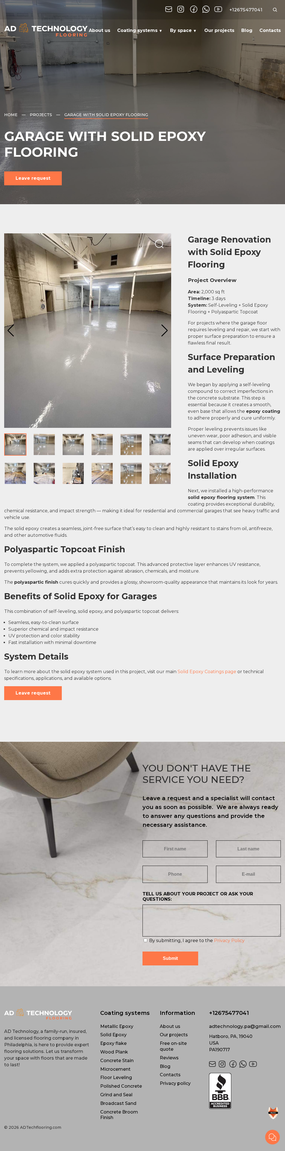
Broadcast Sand (118, 1103)
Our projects (219, 30)
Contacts (270, 30)
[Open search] (275, 10)
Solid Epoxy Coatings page (207, 671)
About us (99, 30)
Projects (41, 114)
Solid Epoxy (113, 1034)
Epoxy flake (113, 1043)
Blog (246, 30)
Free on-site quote (173, 1046)
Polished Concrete (121, 1086)
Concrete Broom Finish (119, 1114)
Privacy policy (175, 1083)
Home (11, 114)
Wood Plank (114, 1052)
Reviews (169, 1057)
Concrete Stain (117, 1060)
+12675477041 (245, 10)
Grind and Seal (116, 1094)
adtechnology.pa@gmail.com (245, 1026)
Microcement (115, 1069)
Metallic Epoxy (116, 1026)
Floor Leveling (116, 1077)
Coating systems (137, 30)
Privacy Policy (229, 940)
